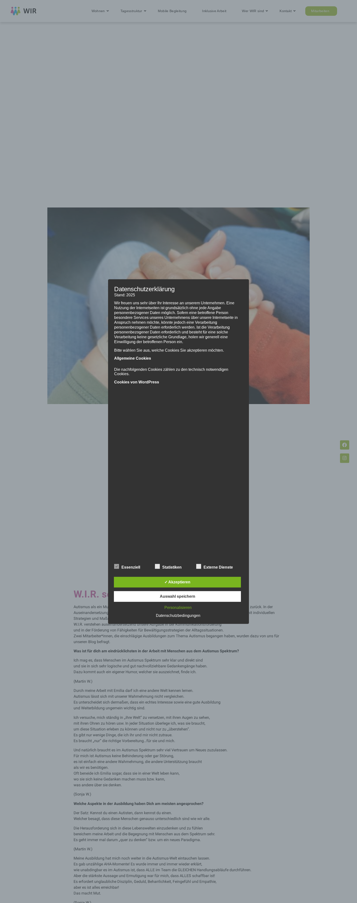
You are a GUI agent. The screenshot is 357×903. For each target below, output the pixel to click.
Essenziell (130, 567)
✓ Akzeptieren (177, 582)
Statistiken (172, 567)
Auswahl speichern (177, 596)
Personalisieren (178, 607)
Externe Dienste (218, 567)
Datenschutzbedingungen (178, 615)
